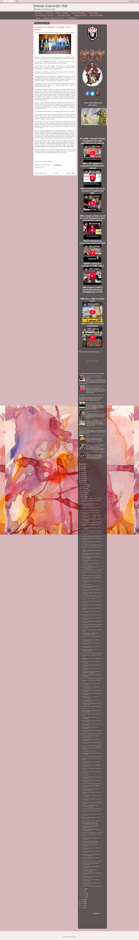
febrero (84, 895)
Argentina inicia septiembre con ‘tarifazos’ (95, 444)
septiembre (85, 490)
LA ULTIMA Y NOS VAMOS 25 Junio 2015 (92, 624)
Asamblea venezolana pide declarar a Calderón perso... (90, 877)
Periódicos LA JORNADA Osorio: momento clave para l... (89, 806)
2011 (82, 905)
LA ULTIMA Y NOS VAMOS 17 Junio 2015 (92, 832)
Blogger (74, 936)
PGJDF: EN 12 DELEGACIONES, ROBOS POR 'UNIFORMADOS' (90, 842)
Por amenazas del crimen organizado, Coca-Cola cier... (91, 687)
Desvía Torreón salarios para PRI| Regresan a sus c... (90, 826)
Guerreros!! (37, 18)
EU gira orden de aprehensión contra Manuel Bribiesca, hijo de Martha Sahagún (94, 377)
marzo (84, 893)
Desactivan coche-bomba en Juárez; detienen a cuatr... (90, 504)
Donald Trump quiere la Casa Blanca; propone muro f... (90, 880)
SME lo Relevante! (93, 13)
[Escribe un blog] (56, 165)
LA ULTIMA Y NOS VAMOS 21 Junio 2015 (92, 733)
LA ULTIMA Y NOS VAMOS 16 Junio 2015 (92, 861)
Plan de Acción (49, 13)
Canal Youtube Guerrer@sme (64, 15)
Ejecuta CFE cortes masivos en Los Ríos (91, 575)
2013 (82, 901)
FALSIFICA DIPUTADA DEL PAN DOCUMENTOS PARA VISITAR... (90, 823)
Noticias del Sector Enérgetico (79, 13)
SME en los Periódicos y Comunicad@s (44, 15)
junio (83, 496)
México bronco (85, 775)
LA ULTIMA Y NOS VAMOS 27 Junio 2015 (92, 570)
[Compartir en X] (57, 165)
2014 (82, 899)
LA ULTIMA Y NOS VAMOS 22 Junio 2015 (92, 706)
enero (83, 897)
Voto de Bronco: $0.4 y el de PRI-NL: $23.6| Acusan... (90, 697)
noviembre (84, 486)
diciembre (84, 484)
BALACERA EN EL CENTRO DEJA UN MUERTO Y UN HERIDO (91, 672)
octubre (84, 488)
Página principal (38, 13)
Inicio (56, 173)
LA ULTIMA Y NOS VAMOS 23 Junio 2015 (92, 678)
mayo (83, 888)
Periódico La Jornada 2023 (62, 13)
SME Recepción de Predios (80, 15)
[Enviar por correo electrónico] (54, 165)
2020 (82, 472)
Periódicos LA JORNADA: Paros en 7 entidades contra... (90, 650)
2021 (82, 470)
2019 (82, 474)
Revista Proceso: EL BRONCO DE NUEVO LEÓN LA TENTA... (90, 634)
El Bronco (42, 167)
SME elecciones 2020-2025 (96, 15)
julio (83, 494)
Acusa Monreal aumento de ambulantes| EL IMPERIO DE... (91, 700)
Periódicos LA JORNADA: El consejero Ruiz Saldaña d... (91, 830)
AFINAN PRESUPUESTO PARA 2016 (91, 536)
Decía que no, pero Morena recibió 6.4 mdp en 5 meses (91, 647)
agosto (84, 492)
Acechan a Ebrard (86, 584)
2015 (82, 482)
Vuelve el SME (85, 708)
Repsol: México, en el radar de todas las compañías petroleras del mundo (95, 403)
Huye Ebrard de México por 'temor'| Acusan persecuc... (90, 640)
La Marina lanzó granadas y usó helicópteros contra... (89, 870)
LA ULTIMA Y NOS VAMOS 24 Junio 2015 (92, 653)
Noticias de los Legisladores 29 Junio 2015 (92, 531)
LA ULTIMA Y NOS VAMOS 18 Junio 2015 (92, 808)
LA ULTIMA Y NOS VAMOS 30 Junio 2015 (92, 498)
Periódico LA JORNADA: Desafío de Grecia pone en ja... (90, 567)
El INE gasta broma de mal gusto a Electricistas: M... (90, 736)
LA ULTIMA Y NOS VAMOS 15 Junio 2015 (92, 886)
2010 (82, 907)
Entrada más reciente (41, 173)
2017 (82, 478)
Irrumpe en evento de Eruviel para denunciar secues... (90, 789)
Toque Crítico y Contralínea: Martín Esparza (54, 18)
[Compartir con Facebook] (59, 165)
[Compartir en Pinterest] (60, 165)
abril (83, 891)
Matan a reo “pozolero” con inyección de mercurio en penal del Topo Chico (95, 386)
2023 (82, 466)
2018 (82, 476)
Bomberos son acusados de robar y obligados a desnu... (90, 587)
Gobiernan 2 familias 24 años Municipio (91, 820)
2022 (82, 468)
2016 (82, 480)
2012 (82, 903)
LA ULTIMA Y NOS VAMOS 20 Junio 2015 (92, 756)
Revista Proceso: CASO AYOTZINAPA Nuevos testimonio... (91, 855)
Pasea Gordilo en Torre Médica (89, 751)
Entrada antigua (70, 173)
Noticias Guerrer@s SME (50, 6)
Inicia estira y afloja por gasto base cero (91, 510)
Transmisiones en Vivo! (72, 18)
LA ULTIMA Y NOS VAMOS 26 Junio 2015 (92, 596)
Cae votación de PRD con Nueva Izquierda (92, 745)
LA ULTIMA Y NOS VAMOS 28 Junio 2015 (92, 545)
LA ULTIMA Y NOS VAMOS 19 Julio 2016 (95, 420)
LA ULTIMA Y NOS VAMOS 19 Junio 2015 (92, 783)
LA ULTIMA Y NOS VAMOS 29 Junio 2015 (92, 522)
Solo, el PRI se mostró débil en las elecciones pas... (90, 564)
